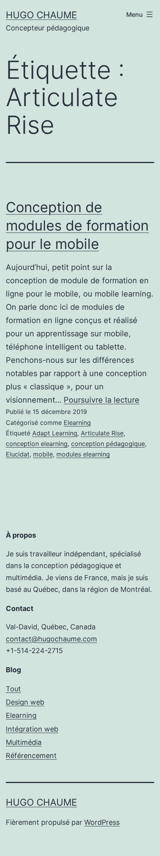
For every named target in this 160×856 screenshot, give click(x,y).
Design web (25, 702)
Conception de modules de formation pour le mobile (77, 225)
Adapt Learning (54, 433)
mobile (43, 454)
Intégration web (32, 729)
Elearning (77, 422)
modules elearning (83, 454)
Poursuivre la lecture (101, 400)
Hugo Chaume (41, 15)
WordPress (102, 822)
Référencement (31, 755)
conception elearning (37, 444)
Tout (13, 689)
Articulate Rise (102, 433)
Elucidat (18, 454)
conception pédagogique (108, 444)
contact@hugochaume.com (51, 639)
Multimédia (24, 742)
